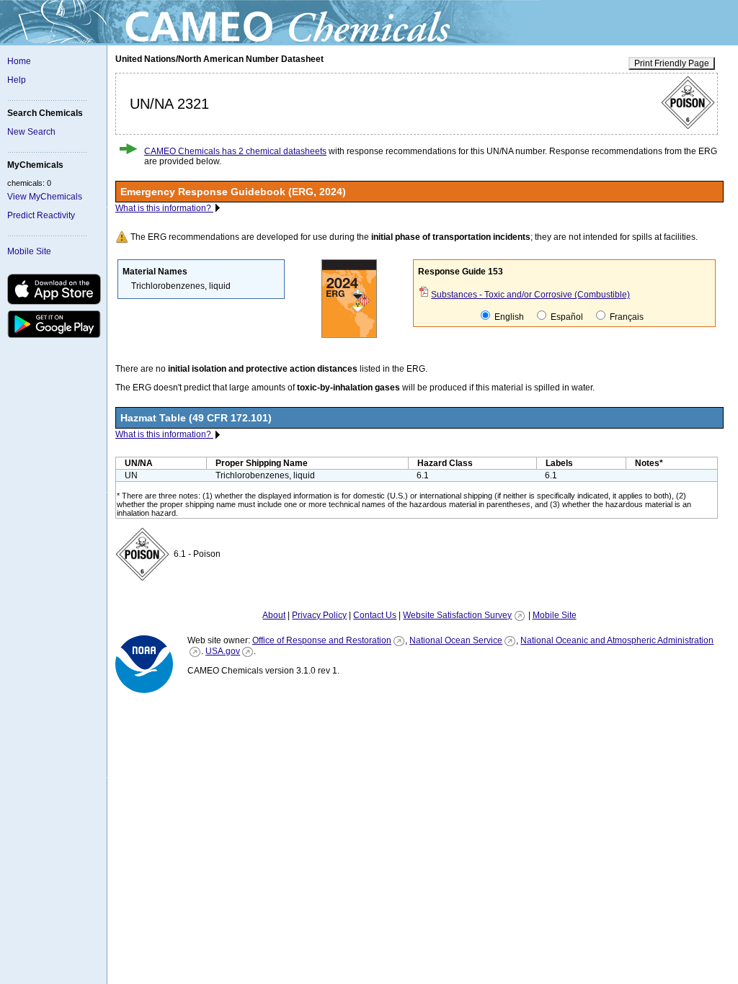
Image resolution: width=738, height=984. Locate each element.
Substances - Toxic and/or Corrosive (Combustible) (530, 295)
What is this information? (164, 208)
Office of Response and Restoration (321, 640)
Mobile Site (29, 251)
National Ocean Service (455, 640)
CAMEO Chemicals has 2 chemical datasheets (235, 151)
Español (565, 317)
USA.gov (222, 651)
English (508, 317)
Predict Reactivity (41, 215)
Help (16, 80)
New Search (31, 132)
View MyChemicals (44, 197)
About (273, 615)
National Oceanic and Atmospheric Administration (616, 640)
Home (19, 61)
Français (626, 317)
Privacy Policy (319, 615)
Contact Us (374, 615)
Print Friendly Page (671, 63)
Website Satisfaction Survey (457, 615)
